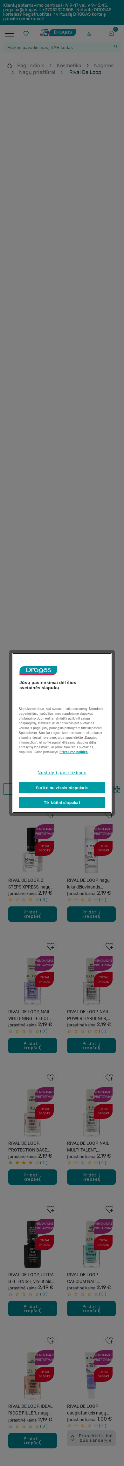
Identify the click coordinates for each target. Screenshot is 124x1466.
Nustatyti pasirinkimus (62, 772)
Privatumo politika (73, 752)
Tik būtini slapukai (62, 802)
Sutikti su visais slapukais (62, 788)
